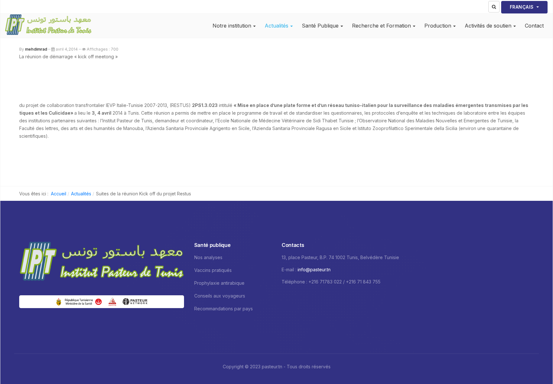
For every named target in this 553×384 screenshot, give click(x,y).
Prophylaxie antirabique (219, 283)
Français (522, 7)
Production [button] (437, 25)
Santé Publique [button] (320, 25)
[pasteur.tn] (48, 25)
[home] (101, 263)
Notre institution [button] (231, 25)
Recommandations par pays (223, 308)
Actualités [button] (276, 25)
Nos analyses (208, 257)
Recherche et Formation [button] (381, 25)
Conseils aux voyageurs (219, 295)
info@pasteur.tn (314, 269)
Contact (534, 25)
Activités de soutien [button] (488, 25)
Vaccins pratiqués (213, 270)
